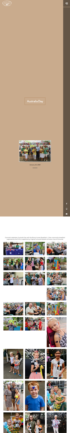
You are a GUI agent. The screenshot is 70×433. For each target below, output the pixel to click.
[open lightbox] (13, 248)
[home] (7, 3)
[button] (66, 3)
